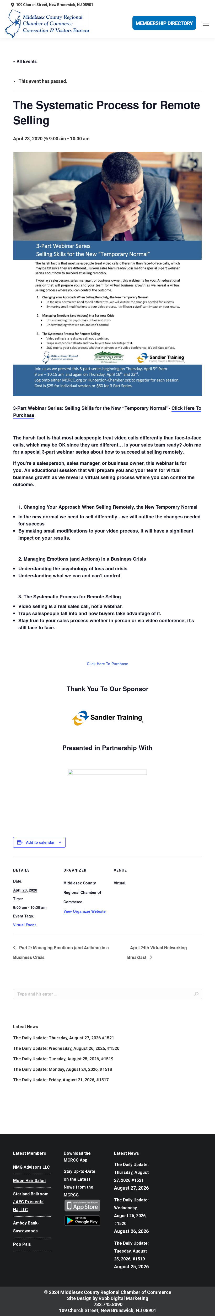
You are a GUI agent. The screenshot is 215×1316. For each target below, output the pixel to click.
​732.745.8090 (107, 1304)
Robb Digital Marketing (123, 1298)
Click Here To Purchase (107, 663)
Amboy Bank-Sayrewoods (26, 1227)
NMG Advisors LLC (31, 1167)
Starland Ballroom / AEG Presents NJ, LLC (31, 1201)
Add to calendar (40, 842)
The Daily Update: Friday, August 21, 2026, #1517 (61, 1079)
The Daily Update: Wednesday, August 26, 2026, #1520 (66, 1048)
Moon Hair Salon (29, 1180)
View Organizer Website (84, 911)
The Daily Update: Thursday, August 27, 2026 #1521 (63, 1037)
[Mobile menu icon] (206, 24)
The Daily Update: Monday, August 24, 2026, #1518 (62, 1069)
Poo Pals (22, 1244)
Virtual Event (24, 924)
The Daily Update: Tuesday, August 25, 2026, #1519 (63, 1058)
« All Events (25, 61)
